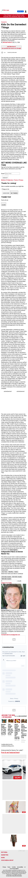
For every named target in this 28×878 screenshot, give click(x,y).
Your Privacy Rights (14, 868)
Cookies (14, 867)
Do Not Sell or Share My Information (14, 875)
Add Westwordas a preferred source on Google (11, 47)
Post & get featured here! (10, 752)
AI (24, 867)
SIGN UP (5, 178)
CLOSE (4, 205)
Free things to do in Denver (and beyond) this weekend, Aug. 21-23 (14, 15)
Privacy (21, 180)
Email (3, 173)
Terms (16, 180)
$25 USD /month (16, 577)
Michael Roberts (7, 42)
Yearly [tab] (16, 572)
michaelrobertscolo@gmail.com (10, 634)
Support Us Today (6, 583)
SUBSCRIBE (6, 193)
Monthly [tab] (11, 572)
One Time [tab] (4, 572)
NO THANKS (14, 193)
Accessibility (20, 867)
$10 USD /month (6, 577)
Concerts (4, 22)
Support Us (20, 11)
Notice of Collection (7, 180)
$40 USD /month (6, 579)
